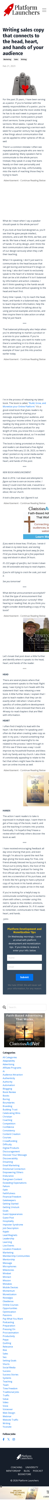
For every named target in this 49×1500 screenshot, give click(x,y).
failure (6, 1186)
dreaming (8, 1161)
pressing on (9, 1329)
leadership (8, 1238)
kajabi (6, 1231)
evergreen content (12, 1179)
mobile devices (10, 1287)
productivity (9, 1336)
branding (7, 1106)
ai (4, 1071)
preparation (9, 1325)
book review (9, 1092)
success (7, 1371)
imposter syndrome (13, 1224)
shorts (6, 1364)
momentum (9, 1290)
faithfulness (9, 1193)
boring (6, 1099)
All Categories (10, 1057)
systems (7, 1377)
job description (11, 1228)
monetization (9, 1294)
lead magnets (10, 1235)
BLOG (27, 1470)
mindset (7, 1273)
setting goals (9, 1360)
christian (7, 1116)
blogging (7, 1088)
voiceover (8, 1409)
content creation (11, 1134)
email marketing (11, 1165)
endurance (8, 1175)
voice (5, 1405)
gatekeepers (9, 1200)
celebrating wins (11, 1113)
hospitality (8, 1221)
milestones (8, 1269)
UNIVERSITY (31, 1467)
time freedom (10, 1388)
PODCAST (38, 1470)
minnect (7, 1276)
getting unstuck (11, 1207)
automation (9, 1085)
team (6, 1384)
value (5, 1398)
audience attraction (13, 1074)
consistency (9, 1130)
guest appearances (13, 1214)
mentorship (9, 1259)
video (5, 1402)
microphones (9, 1266)
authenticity (9, 1078)
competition (9, 1123)
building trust (10, 1109)
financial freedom (12, 1196)
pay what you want (13, 1318)
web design (9, 1412)
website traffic (10, 1419)
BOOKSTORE (24, 1474)
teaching (7, 1381)
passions (7, 1315)
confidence (8, 1126)
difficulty (7, 1144)
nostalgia (8, 1297)
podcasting (8, 1322)
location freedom (12, 1249)
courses (7, 1137)
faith (5, 1189)
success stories (10, 1374)
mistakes (7, 1283)
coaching (7, 1120)
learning (7, 1242)
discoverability (10, 1158)
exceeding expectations (15, 1182)
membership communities (16, 1255)
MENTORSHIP (13, 1470)
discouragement (11, 1151)
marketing (7, 59)
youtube (7, 1426)
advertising (8, 1064)
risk (5, 1350)
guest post (8, 1217)
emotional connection (14, 1168)
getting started (10, 1203)
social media (9, 1367)
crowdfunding (10, 1141)
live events (8, 1245)
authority (7, 1081)
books (6, 1095)
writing (24, 59)
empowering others (13, 1172)
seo (5, 1357)
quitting (7, 1343)
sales (16, 59)
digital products (11, 1147)
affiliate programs (12, 1067)
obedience (8, 1301)
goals (5, 1210)
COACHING (16, 1467)
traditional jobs (11, 1392)
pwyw (5, 1339)
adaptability (9, 1060)
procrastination (11, 1332)
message (7, 1263)
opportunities (10, 1308)
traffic (6, 1395)
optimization (9, 1311)
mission (7, 1280)
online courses (10, 1304)
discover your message (15, 1154)
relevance (8, 1346)
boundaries (9, 1102)
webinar (7, 1416)
